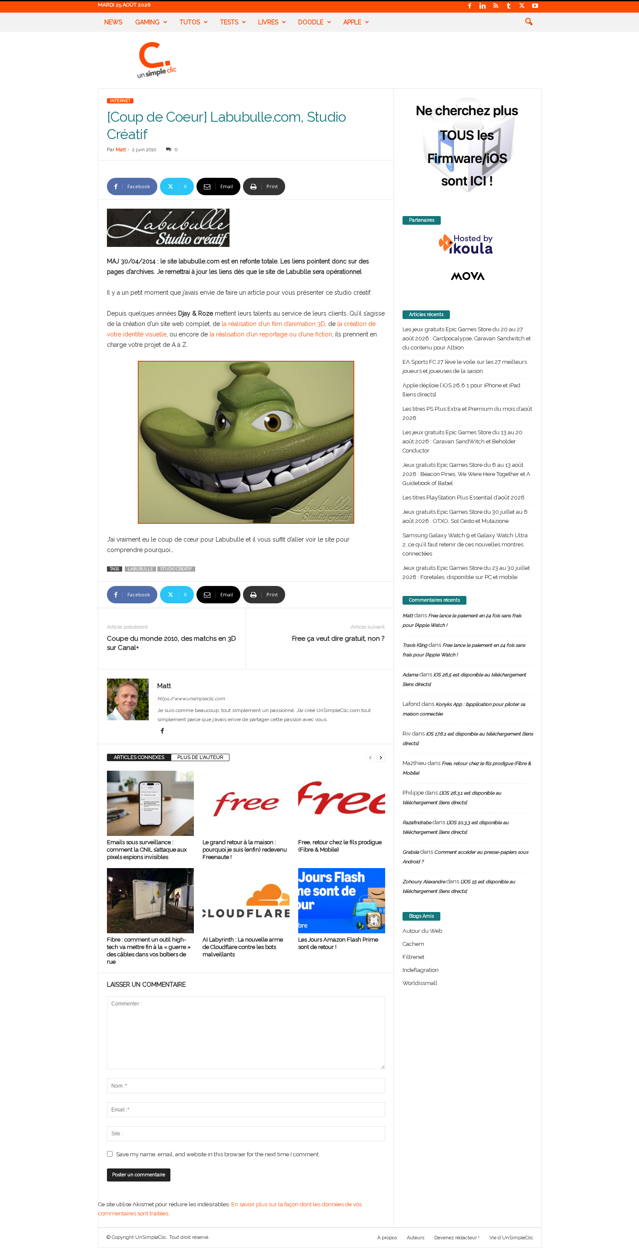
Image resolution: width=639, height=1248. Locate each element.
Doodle (310, 22)
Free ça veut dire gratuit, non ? (338, 638)
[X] (522, 6)
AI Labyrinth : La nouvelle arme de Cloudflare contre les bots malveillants (243, 947)
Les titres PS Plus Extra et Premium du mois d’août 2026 (467, 413)
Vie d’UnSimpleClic (511, 1238)
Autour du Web (422, 931)
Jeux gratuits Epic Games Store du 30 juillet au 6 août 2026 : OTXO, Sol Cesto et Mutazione (465, 516)
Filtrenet (413, 957)
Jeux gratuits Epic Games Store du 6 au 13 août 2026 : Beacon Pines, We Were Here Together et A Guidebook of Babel (466, 474)
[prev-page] (370, 757)
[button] (528, 22)
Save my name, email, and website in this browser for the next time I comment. (218, 1154)
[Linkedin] (483, 6)
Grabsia (411, 852)
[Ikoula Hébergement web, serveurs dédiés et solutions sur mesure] (468, 244)
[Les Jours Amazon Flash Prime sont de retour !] (341, 900)
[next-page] (380, 757)
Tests (229, 22)
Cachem (413, 944)
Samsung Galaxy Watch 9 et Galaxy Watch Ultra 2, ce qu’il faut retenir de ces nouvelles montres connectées (465, 544)
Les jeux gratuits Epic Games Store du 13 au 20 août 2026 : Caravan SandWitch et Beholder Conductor (463, 441)
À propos (387, 1238)
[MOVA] (468, 276)
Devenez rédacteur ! (456, 1238)
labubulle (140, 569)
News (113, 22)
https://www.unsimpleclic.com (191, 699)
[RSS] (496, 6)
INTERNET (120, 101)
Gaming (147, 22)
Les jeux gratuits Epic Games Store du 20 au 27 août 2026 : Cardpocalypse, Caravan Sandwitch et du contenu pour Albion (467, 338)
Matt (121, 150)
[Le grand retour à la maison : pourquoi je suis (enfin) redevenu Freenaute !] (246, 803)
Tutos (190, 22)
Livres (268, 22)
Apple (352, 22)
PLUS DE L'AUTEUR (200, 757)
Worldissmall (420, 983)
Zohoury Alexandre (424, 882)
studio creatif (176, 569)
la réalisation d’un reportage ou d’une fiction (271, 334)
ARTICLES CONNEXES (139, 757)
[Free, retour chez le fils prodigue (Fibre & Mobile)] (341, 803)
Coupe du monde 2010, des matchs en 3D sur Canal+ (171, 643)
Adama (410, 675)
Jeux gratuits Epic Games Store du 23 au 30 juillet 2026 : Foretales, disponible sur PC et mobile (466, 572)
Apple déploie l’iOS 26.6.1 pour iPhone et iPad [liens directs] (461, 390)
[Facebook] (470, 6)
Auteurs (415, 1238)
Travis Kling (415, 645)
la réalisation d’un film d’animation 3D (273, 323)
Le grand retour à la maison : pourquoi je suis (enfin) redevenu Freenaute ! (245, 849)
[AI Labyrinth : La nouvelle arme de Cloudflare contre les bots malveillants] (246, 900)
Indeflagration (421, 970)
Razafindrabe (417, 822)
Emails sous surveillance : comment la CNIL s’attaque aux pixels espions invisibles (147, 849)
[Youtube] (535, 6)
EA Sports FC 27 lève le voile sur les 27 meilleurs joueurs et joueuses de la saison (465, 366)
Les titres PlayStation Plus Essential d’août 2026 (464, 497)
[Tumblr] (509, 6)
